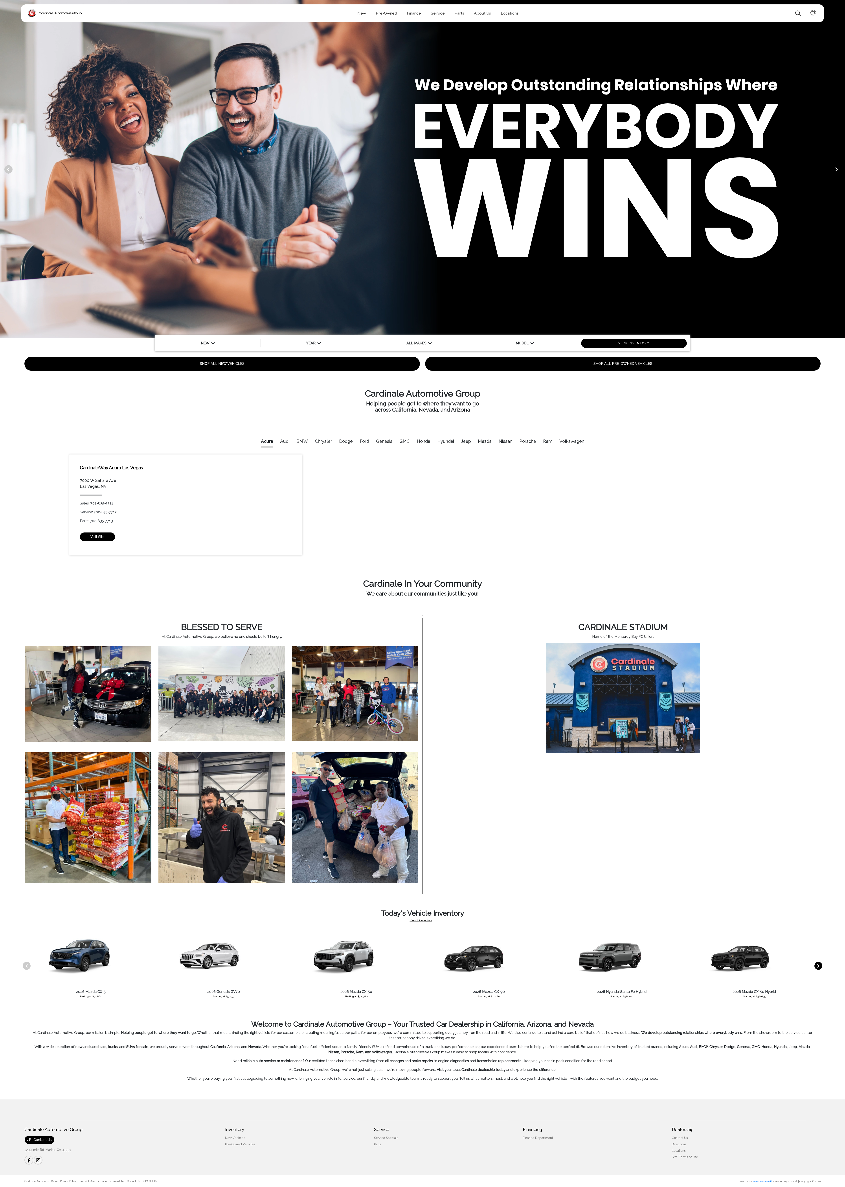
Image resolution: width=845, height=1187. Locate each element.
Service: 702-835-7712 (98, 512)
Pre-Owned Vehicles (240, 1144)
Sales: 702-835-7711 (96, 503)
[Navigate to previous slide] (3, 169)
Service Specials (386, 1138)
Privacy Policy (68, 1181)
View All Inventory (421, 920)
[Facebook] (28, 1160)
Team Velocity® (762, 1181)
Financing (532, 1129)
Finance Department (538, 1138)
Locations (678, 1150)
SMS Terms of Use (685, 1157)
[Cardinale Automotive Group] (54, 13)
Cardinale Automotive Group (41, 1181)
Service (381, 1129)
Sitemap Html (116, 1181)
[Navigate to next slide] (841, 169)
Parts (377, 1144)
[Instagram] (38, 1160)
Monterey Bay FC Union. (634, 636)
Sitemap (102, 1181)
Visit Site (97, 537)
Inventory (234, 1129)
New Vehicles (235, 1138)
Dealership (683, 1129)
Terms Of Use (86, 1181)
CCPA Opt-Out (150, 1181)
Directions (679, 1144)
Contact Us (42, 1140)
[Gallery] (422, 169)
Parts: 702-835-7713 (96, 521)
